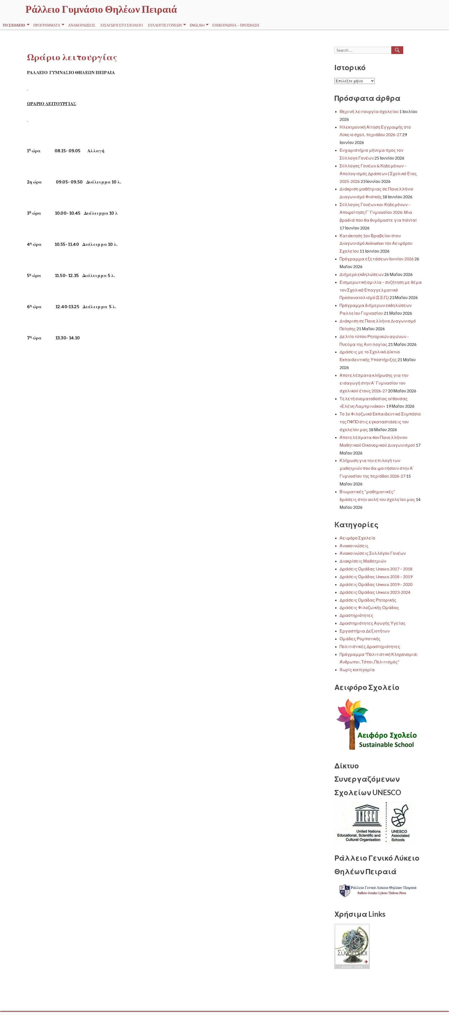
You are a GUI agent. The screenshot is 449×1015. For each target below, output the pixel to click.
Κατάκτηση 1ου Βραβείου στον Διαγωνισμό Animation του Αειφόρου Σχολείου (376, 243)
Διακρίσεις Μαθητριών (363, 560)
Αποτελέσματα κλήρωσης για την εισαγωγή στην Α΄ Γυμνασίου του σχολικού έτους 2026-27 (374, 383)
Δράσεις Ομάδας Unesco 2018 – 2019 (376, 576)
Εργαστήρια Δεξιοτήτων (364, 630)
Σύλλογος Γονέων (165, 25)
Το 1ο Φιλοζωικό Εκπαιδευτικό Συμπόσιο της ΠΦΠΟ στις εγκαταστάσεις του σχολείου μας (380, 421)
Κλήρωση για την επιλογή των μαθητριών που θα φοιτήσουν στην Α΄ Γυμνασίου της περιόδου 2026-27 (377, 468)
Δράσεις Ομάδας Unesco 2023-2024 (375, 592)
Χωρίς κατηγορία (357, 669)
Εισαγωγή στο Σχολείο (122, 25)
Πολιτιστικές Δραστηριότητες (370, 646)
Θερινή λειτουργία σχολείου (369, 111)
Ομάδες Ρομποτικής (360, 638)
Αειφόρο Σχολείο (357, 537)
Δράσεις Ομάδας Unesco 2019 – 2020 (376, 584)
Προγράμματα (46, 25)
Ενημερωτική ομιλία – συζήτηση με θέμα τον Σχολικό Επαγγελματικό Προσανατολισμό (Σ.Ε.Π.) (381, 290)
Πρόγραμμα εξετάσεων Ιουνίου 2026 (377, 258)
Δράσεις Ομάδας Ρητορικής (368, 599)
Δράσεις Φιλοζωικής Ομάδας (369, 607)
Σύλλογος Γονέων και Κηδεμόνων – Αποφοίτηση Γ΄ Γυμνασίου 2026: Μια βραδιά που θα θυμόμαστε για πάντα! (378, 212)
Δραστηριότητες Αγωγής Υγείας (373, 623)
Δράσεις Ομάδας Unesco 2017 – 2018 (376, 568)
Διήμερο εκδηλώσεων (362, 274)
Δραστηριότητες (356, 615)
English (197, 25)
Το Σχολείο (14, 25)
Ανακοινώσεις (81, 25)
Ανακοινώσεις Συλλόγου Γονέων (373, 553)
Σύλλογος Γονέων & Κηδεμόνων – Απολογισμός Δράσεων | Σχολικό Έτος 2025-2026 (378, 173)
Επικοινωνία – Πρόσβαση (235, 25)
